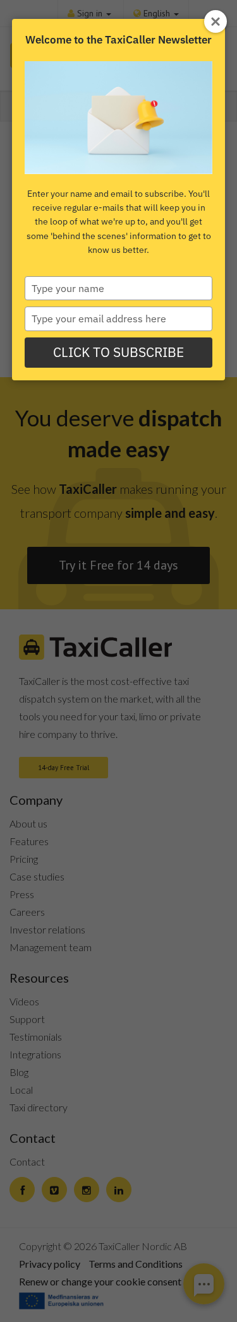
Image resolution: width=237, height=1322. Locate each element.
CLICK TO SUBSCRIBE (118, 352)
